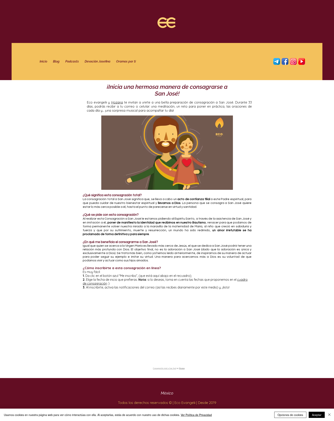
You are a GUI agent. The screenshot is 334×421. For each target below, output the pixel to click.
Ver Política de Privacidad (196, 415)
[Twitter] (285, 61)
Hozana (117, 102)
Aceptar (316, 415)
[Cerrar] (329, 415)
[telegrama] (276, 61)
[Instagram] (293, 61)
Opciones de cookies (290, 415)
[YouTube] (301, 61)
